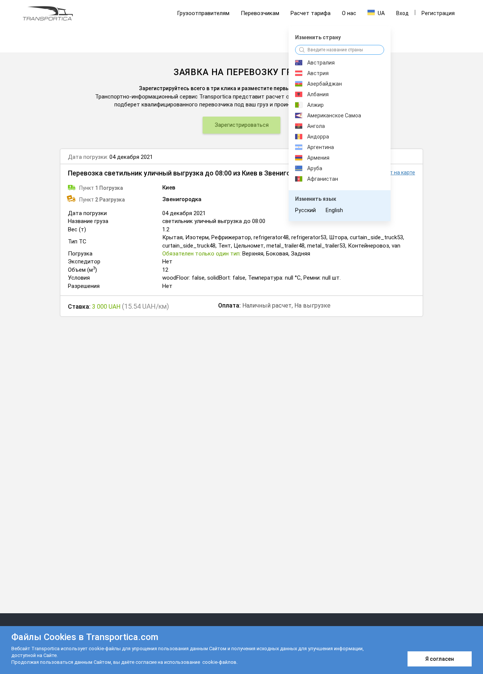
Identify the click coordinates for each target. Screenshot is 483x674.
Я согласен (439, 659)
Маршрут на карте (392, 172)
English (334, 210)
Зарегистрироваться (242, 125)
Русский (305, 210)
